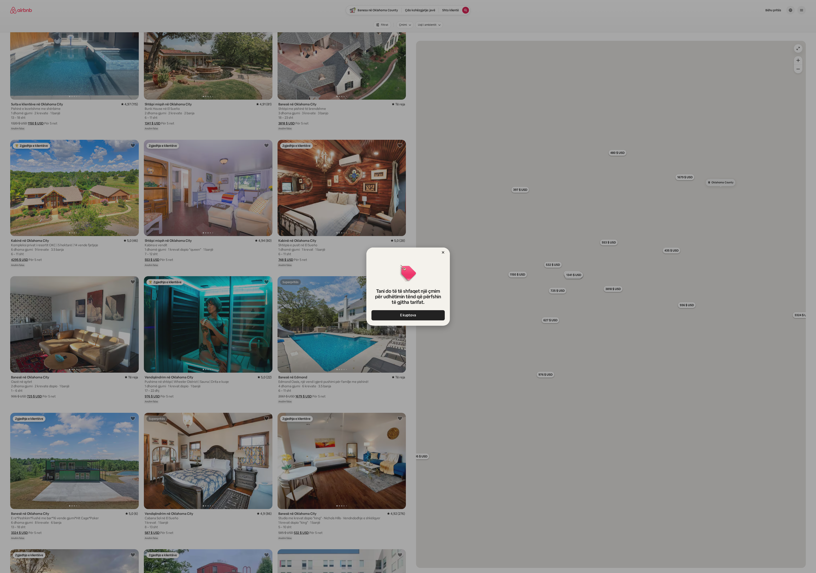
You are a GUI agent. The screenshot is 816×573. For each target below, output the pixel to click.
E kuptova (408, 315)
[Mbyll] (443, 252)
